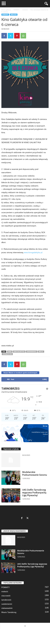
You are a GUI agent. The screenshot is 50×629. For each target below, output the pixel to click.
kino (9, 351)
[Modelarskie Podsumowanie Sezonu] (10, 478)
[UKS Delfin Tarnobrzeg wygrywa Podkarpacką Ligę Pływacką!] (10, 495)
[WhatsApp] (23, 35)
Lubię (44, 379)
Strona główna (6, 10)
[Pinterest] (17, 35)
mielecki (25, 10)
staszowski (5, 596)
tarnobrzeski (6, 600)
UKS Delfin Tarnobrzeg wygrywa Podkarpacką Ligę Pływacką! (34, 492)
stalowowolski (6, 608)
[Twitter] (10, 35)
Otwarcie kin (7, 354)
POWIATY (16, 10)
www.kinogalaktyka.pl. (33, 252)
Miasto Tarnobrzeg (8, 612)
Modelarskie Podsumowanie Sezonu (34, 473)
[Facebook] (4, 35)
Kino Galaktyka (19, 351)
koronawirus (31, 351)
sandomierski (6, 604)
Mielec (41, 351)
